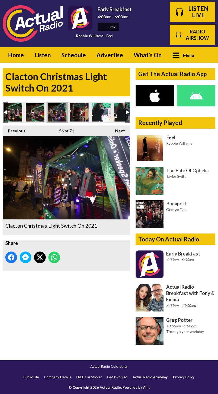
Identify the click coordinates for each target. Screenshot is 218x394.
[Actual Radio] (33, 23)
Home (16, 55)
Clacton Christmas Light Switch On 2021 (13, 112)
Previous (14, 130)
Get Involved (117, 377)
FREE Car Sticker (89, 377)
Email (112, 27)
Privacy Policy (184, 377)
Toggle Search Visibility (207, 55)
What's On (148, 55)
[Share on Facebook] (11, 257)
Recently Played (160, 122)
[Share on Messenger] (25, 257)
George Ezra (176, 209)
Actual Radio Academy (150, 377)
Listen (43, 55)
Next (117, 130)
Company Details (57, 377)
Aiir (146, 387)
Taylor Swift (176, 176)
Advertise (110, 55)
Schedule (73, 55)
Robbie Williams (89, 36)
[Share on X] (40, 257)
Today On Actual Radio (168, 239)
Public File (31, 377)
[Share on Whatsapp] (54, 257)
